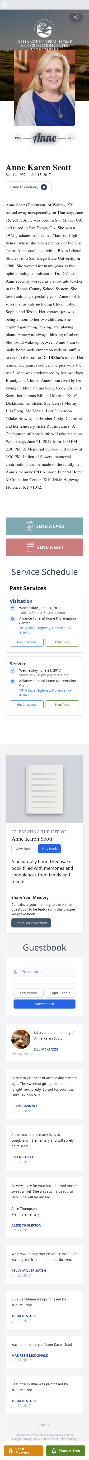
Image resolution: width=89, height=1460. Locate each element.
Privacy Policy (31, 1439)
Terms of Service (58, 1439)
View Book (23, 848)
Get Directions (26, 642)
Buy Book (49, 848)
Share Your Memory (31, 923)
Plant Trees (62, 642)
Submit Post (44, 1004)
